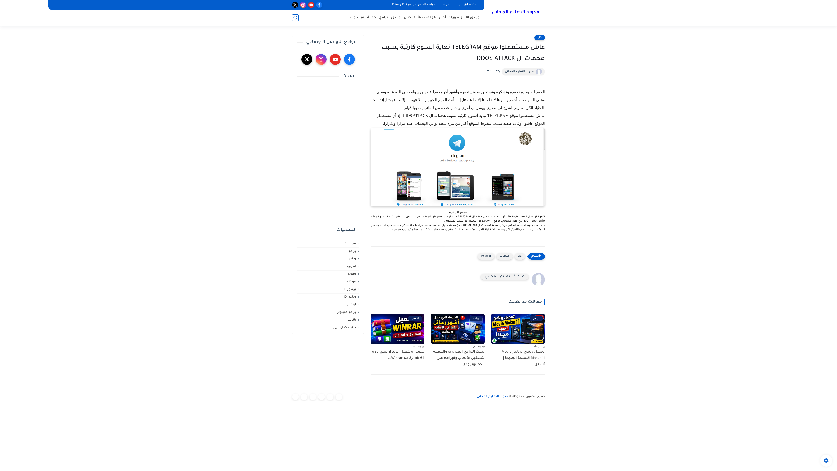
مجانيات (350, 243)
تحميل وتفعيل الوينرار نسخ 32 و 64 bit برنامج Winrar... (398, 355)
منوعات (504, 256)
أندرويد (351, 266)
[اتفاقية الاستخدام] (321, 397)
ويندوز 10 (473, 17)
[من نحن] (313, 397)
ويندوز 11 (455, 17)
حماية (371, 17)
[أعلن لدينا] (304, 397)
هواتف (351, 281)
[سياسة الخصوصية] (330, 397)
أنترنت (351, 320)
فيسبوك (357, 17)
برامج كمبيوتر (346, 312)
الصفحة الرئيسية (468, 4)
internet (486, 256)
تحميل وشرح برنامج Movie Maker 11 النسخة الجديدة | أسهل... (523, 358)
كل (540, 37)
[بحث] (295, 17)
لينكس (409, 17)
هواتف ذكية (427, 17)
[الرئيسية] (339, 397)
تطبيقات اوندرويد (344, 327)
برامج (383, 17)
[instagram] (303, 5)
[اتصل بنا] (295, 397)
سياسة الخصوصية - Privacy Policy (414, 4)
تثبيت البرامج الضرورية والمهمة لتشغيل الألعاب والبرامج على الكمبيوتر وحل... (459, 358)
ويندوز (396, 17)
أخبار (442, 17)
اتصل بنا (447, 4)
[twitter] (295, 5)
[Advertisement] (328, 153)
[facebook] (319, 5)
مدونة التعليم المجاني (515, 12)
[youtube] (311, 5)
